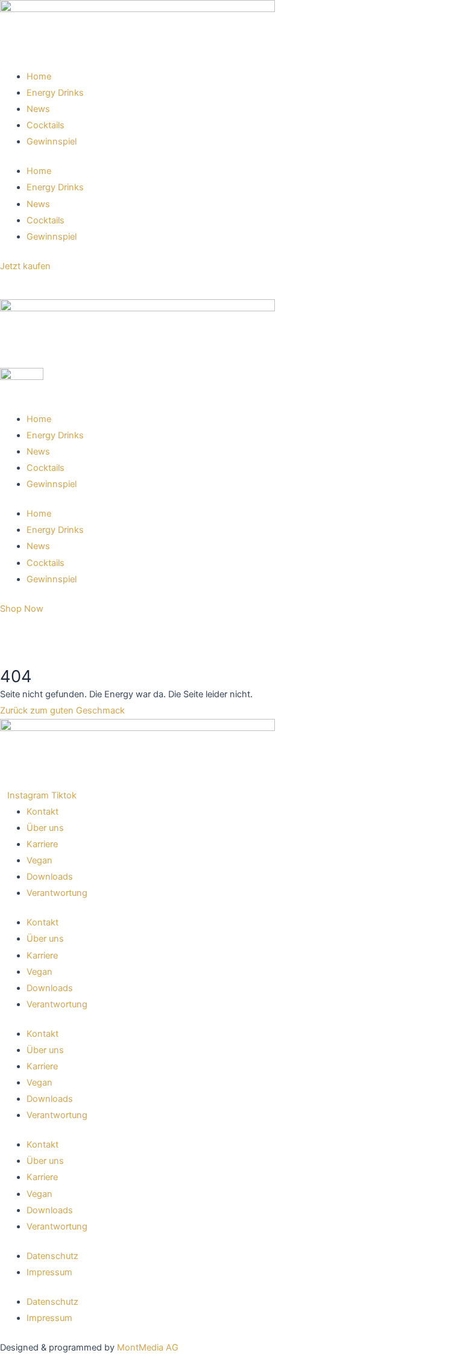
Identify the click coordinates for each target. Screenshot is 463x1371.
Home (39, 76)
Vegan (39, 860)
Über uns (45, 827)
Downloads (50, 876)
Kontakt (42, 811)
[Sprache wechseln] (12, 287)
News (38, 109)
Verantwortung (57, 893)
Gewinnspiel (52, 141)
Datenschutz (52, 1256)
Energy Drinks (55, 92)
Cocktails (46, 125)
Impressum (49, 1272)
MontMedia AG (147, 1347)
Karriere (42, 844)
